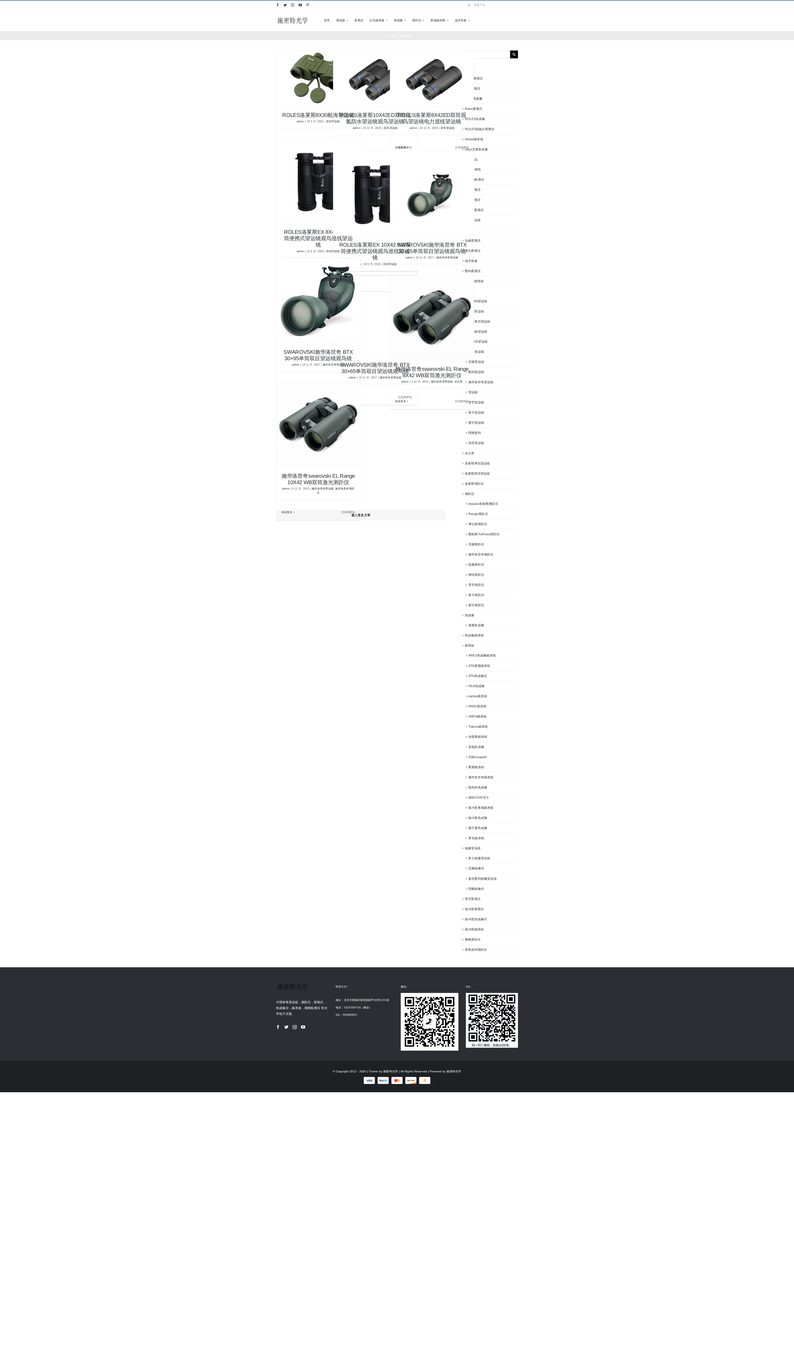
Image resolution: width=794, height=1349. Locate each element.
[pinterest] (307, 5)
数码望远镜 (476, 372)
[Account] (509, 20)
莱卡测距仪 (476, 595)
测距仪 (469, 494)
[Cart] (516, 20)
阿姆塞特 (474, 432)
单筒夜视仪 (473, 200)
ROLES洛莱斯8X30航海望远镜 (318, 115)
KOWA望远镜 (477, 301)
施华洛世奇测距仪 (481, 554)
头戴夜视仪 (473, 240)
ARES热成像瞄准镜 (482, 655)
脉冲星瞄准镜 (474, 929)
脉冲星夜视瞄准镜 (481, 807)
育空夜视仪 (473, 899)
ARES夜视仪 (474, 78)
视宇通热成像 (477, 828)
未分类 (458, 381)
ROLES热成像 (475, 119)
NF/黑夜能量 (474, 98)
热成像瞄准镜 (474, 635)
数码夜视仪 (473, 271)
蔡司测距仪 (476, 605)
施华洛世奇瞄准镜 (481, 777)
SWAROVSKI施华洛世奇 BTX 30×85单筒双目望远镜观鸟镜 (431, 248)
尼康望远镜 (476, 362)
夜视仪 (469, 230)
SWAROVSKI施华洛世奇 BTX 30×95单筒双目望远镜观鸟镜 (318, 355)
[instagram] (292, 5)
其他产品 (471, 159)
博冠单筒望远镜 (479, 321)
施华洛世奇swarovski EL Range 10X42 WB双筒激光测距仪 (318, 479)
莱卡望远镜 (476, 412)
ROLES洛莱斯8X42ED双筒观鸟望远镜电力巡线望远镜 (432, 118)
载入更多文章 (361, 515)
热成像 (469, 615)
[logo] (292, 17)
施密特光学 (390, 1071)
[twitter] (285, 5)
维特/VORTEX (478, 797)
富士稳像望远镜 (479, 858)
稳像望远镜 (473, 848)
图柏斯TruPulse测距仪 (484, 534)
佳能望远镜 (476, 311)
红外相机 (474, 169)
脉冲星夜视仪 (474, 909)
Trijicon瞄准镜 (478, 726)
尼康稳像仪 (476, 868)
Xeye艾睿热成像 (476, 149)
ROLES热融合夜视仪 (479, 129)
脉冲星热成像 (477, 818)
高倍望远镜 (476, 443)
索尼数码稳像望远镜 (482, 878)
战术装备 (471, 261)
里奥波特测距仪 (476, 949)
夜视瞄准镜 (476, 767)
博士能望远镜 (477, 331)
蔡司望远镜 (476, 422)
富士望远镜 (476, 351)
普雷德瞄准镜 (474, 281)
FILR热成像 (476, 686)
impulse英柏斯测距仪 (483, 503)
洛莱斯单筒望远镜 (477, 463)
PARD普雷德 (477, 706)
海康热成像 (476, 625)
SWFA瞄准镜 (477, 716)
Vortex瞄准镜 (474, 139)
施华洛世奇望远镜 (447, 257)
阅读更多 (400, 147)
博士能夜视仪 (474, 210)
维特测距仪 (476, 574)
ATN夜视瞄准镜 (479, 665)
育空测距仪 (476, 585)
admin (300, 121)
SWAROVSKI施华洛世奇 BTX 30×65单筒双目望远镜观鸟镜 (375, 368)
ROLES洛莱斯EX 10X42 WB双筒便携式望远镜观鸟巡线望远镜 (375, 251)
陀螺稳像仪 (476, 889)
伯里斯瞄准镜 (477, 736)
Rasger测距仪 (478, 514)
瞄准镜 (469, 645)
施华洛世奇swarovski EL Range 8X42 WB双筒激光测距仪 (432, 372)
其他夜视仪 (473, 189)
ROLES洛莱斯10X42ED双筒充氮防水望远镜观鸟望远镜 (375, 118)
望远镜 (469, 291)
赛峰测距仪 (473, 939)
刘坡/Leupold (477, 757)
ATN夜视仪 (472, 88)
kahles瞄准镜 (477, 696)
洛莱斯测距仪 (474, 483)
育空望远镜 (476, 402)
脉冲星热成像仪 (476, 919)
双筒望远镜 (447, 128)
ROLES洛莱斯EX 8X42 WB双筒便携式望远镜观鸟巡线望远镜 (318, 238)
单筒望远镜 (480, 341)
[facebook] (277, 5)
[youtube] (300, 5)
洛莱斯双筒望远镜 (477, 473)
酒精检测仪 (476, 179)
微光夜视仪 (473, 250)
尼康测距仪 (476, 544)
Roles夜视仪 (473, 108)
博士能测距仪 (477, 524)
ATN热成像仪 (477, 676)
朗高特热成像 (477, 787)
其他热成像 (476, 747)
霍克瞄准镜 (476, 838)
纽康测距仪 (476, 564)
